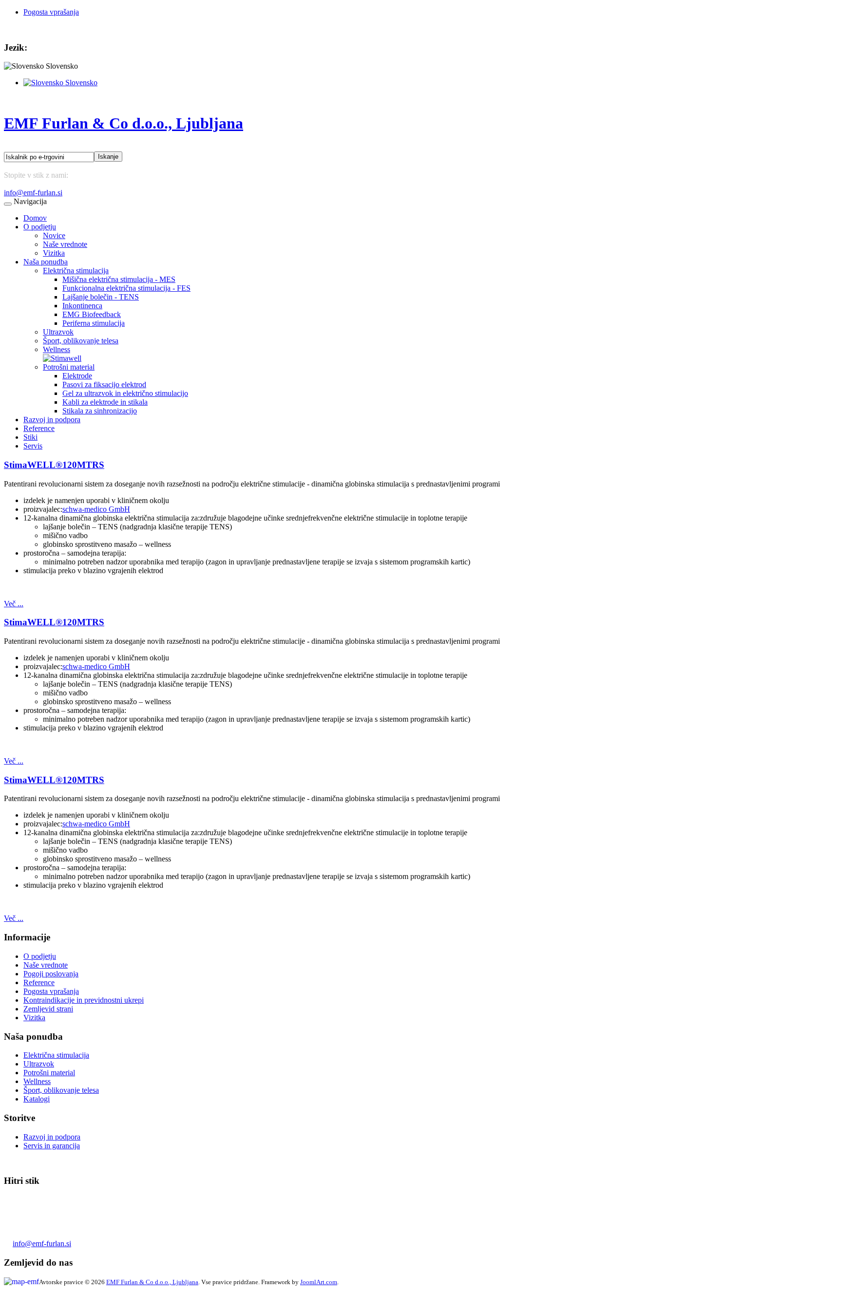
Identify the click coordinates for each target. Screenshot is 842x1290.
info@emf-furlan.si (33, 192)
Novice (54, 235)
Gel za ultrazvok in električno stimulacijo (125, 393)
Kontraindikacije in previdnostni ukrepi (83, 1000)
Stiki (30, 437)
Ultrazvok (58, 332)
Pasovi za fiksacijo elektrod (104, 384)
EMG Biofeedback (91, 314)
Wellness (56, 349)
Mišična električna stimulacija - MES (118, 279)
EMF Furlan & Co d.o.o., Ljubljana (152, 1282)
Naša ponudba (45, 262)
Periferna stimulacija (93, 323)
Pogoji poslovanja (50, 974)
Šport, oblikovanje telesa (80, 341)
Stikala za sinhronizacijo (99, 411)
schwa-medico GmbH (96, 509)
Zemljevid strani (48, 1009)
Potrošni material (69, 367)
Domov (35, 218)
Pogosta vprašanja (51, 12)
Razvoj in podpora (51, 419)
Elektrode (77, 376)
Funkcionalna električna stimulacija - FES (126, 288)
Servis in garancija (51, 1145)
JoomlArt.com (318, 1282)
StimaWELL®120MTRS (54, 465)
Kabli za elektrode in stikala (105, 402)
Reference (39, 428)
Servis (32, 446)
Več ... (13, 603)
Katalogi (36, 1099)
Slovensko (80, 82)
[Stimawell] (62, 358)
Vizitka (54, 253)
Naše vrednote (65, 244)
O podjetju (39, 227)
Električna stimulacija (76, 270)
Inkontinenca (82, 305)
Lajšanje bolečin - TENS (100, 297)
